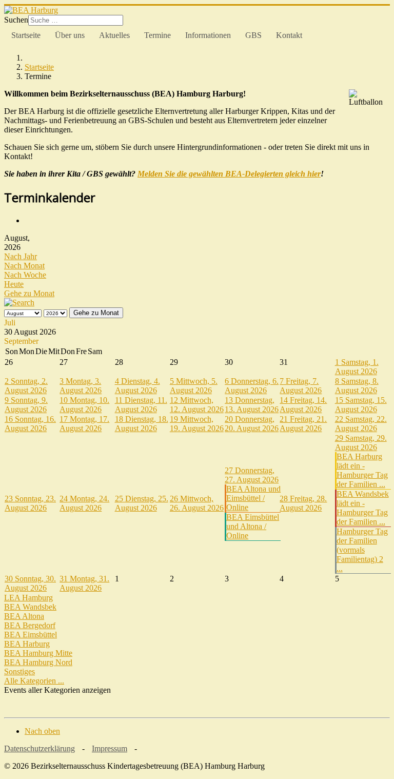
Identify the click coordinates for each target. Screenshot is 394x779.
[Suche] (19, 302)
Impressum (109, 748)
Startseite (26, 35)
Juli (9, 322)
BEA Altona (24, 616)
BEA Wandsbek (30, 606)
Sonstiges (19, 671)
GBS (253, 35)
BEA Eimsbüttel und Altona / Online (252, 526)
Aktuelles (114, 35)
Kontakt (289, 35)
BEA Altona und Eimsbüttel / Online (253, 498)
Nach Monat (24, 265)
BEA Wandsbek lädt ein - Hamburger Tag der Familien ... (363, 508)
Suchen (16, 19)
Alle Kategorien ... (34, 680)
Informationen (208, 35)
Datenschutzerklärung (39, 748)
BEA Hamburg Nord (38, 662)
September (21, 341)
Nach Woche (25, 274)
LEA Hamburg (28, 597)
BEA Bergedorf (29, 625)
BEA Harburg (27, 643)
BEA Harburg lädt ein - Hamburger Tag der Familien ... (362, 470)
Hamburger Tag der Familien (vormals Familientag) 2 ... (362, 550)
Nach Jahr (20, 256)
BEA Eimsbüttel (30, 634)
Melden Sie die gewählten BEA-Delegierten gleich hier (229, 173)
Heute (14, 284)
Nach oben (42, 731)
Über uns (70, 35)
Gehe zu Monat (29, 293)
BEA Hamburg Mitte (38, 653)
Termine (157, 35)
